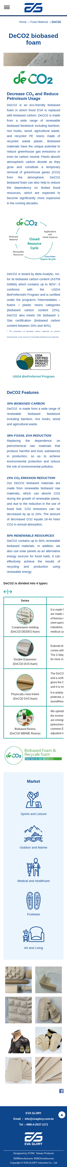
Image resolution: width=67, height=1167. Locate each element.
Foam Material (39, 21)
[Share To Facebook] (61, 1090)
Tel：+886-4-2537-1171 (33, 1124)
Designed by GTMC (24, 1153)
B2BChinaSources (44, 1158)
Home (23, 21)
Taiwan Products (45, 1153)
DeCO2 (56, 21)
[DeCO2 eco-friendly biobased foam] (33, 59)
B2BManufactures (23, 1158)
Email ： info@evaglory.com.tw (33, 1118)
